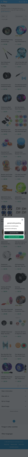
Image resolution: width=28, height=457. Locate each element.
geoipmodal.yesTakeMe (14, 237)
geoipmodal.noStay (14, 232)
